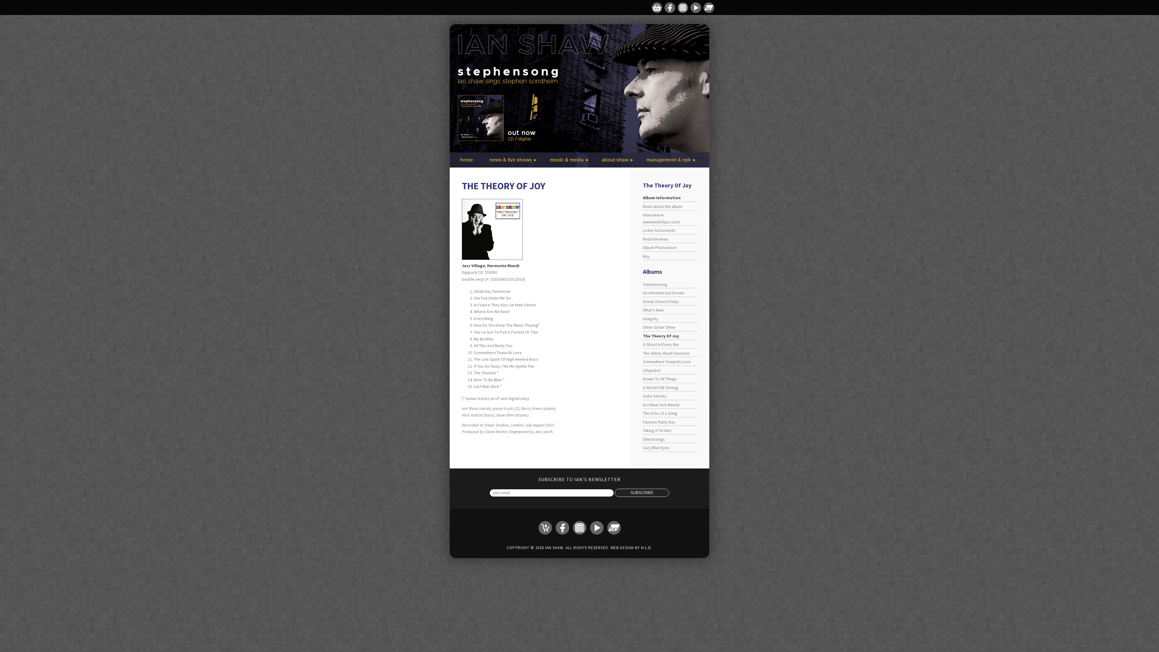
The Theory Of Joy (661, 336)
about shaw (615, 159)
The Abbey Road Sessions (666, 353)
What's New (653, 310)
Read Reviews (656, 239)
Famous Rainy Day (659, 422)
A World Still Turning (660, 387)
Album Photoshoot (659, 247)
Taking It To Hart (657, 430)
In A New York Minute (661, 405)
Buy (646, 256)
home (466, 159)
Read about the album (662, 206)
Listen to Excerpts (659, 230)
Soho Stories (654, 396)
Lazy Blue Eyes (656, 447)
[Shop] (657, 7)
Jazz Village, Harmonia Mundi (490, 265)
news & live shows (511, 159)
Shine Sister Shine (659, 327)
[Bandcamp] (709, 7)
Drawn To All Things (660, 379)
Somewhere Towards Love (667, 361)
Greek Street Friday (661, 301)
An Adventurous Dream (663, 293)
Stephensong (655, 284)
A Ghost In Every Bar (661, 344)
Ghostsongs (654, 439)
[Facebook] (670, 7)
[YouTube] (696, 7)
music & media (567, 159)
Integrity (650, 318)
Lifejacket (652, 370)
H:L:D (646, 547)
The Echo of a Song (660, 413)
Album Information (662, 197)
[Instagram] (683, 7)
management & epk (669, 159)
